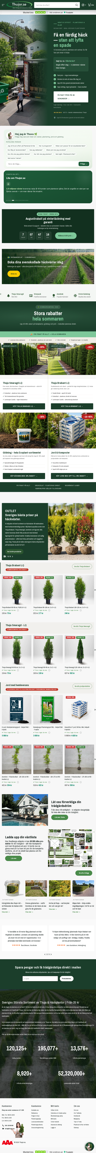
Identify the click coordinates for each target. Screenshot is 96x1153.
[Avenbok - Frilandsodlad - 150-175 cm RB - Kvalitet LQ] (48, 737)
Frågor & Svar (35, 1094)
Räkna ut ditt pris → (66, 235)
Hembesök (77, 1094)
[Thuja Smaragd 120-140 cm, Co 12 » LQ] (79, 628)
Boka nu (14, 274)
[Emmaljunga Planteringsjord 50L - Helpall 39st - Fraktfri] (48, 688)
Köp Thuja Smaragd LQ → (24, 406)
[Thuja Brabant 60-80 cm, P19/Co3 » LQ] (16, 568)
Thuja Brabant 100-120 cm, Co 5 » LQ (76, 586)
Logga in (53, 1106)
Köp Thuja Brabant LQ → (72, 406)
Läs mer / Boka (60, 795)
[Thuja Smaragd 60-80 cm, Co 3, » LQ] (48, 628)
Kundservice (36, 1084)
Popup (18, 588)
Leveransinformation (37, 1100)
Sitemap (76, 1106)
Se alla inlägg (84, 851)
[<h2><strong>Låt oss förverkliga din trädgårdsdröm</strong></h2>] (48, 788)
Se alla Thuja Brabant (82, 545)
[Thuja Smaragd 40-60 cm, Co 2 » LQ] (16, 628)
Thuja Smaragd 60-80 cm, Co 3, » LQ (44, 645)
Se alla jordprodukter (82, 664)
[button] (12, 534)
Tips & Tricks (78, 1100)
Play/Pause (6, 534)
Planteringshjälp (36, 1097)
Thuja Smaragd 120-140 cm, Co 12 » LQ (77, 645)
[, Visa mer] (84, 5)
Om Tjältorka (77, 1091)
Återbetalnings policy (57, 1094)
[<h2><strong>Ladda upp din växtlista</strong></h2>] (48, 826)
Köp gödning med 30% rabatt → (24, 476)
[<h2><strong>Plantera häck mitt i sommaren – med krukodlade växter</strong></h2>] (48, 520)
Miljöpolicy (77, 1097)
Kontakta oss (35, 1088)
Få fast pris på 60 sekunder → (66, 97)
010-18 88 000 (9, 1104)
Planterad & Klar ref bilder (81, 1103)
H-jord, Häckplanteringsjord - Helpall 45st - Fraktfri (16, 706)
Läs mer (13, 836)
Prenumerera (66, 957)
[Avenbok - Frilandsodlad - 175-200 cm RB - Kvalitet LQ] (79, 737)
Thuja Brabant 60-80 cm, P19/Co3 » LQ (14, 586)
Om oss (77, 1084)
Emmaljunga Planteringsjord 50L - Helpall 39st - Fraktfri (48, 706)
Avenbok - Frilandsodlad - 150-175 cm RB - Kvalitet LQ (47, 756)
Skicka (76, 5)
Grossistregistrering (37, 1106)
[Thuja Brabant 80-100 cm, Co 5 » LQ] (48, 568)
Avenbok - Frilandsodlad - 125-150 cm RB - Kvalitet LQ (16, 756)
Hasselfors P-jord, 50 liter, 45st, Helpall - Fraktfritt (77, 706)
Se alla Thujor (3, 5)
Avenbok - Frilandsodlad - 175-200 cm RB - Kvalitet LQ (78, 756)
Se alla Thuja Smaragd (82, 604)
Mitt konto (55, 1084)
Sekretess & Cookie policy (58, 1091)
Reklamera (34, 1091)
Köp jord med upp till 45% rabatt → (72, 476)
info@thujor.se (10, 1107)
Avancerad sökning (56, 1103)
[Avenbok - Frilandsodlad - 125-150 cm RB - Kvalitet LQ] (16, 737)
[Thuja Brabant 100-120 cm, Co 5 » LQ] (79, 568)
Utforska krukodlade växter (17, 530)
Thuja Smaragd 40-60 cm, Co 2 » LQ (13, 645)
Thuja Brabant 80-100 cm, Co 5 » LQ (44, 586)
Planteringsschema (37, 1103)
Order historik (55, 1100)
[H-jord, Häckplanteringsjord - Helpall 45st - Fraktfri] (16, 688)
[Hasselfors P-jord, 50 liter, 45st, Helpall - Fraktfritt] (79, 688)
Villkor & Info (54, 1088)
